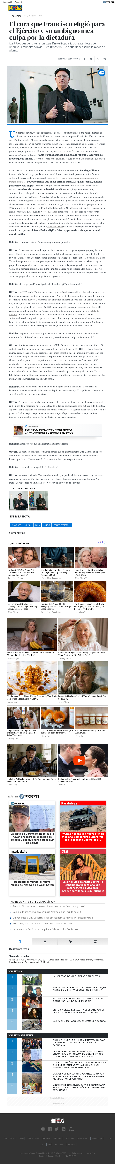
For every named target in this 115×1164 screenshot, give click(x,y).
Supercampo (96, 1138)
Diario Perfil (9, 1138)
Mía (49, 1145)
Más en (13, 796)
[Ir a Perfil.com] (108, 2)
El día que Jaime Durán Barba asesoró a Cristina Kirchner (43, 923)
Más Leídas (15, 971)
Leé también (33, 426)
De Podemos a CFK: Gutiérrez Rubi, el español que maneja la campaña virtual (53, 917)
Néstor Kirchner (49, 211)
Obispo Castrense (62, 525)
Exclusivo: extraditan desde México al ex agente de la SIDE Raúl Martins (49, 432)
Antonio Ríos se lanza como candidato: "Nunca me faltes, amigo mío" (49, 906)
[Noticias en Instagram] (43, 1129)
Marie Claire (33, 1138)
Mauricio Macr (55, 226)
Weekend (70, 1138)
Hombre (57, 1138)
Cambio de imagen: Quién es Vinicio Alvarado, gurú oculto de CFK (47, 911)
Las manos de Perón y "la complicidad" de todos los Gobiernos (45, 929)
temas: (13, 521)
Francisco (16, 525)
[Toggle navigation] (4, 8)
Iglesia (28, 525)
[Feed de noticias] (63, 1129)
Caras (21, 1138)
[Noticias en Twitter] (57, 1129)
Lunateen (59, 1145)
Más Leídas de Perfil (21, 1035)
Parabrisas (82, 1138)
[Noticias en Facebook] (50, 1129)
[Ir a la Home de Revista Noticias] (14, 8)
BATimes (71, 1145)
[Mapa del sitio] (71, 1129)
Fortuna (46, 1138)
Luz (41, 1145)
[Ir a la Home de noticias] (57, 1121)
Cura (37, 525)
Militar (46, 525)
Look (109, 1138)
